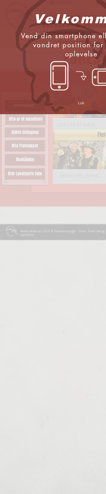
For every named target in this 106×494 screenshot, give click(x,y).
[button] (81, 102)
